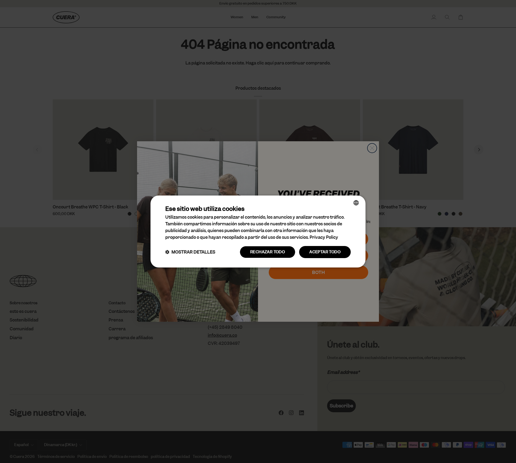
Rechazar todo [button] (267, 252)
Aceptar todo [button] (325, 252)
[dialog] (258, 231)
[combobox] (356, 202)
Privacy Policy (324, 237)
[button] (190, 252)
